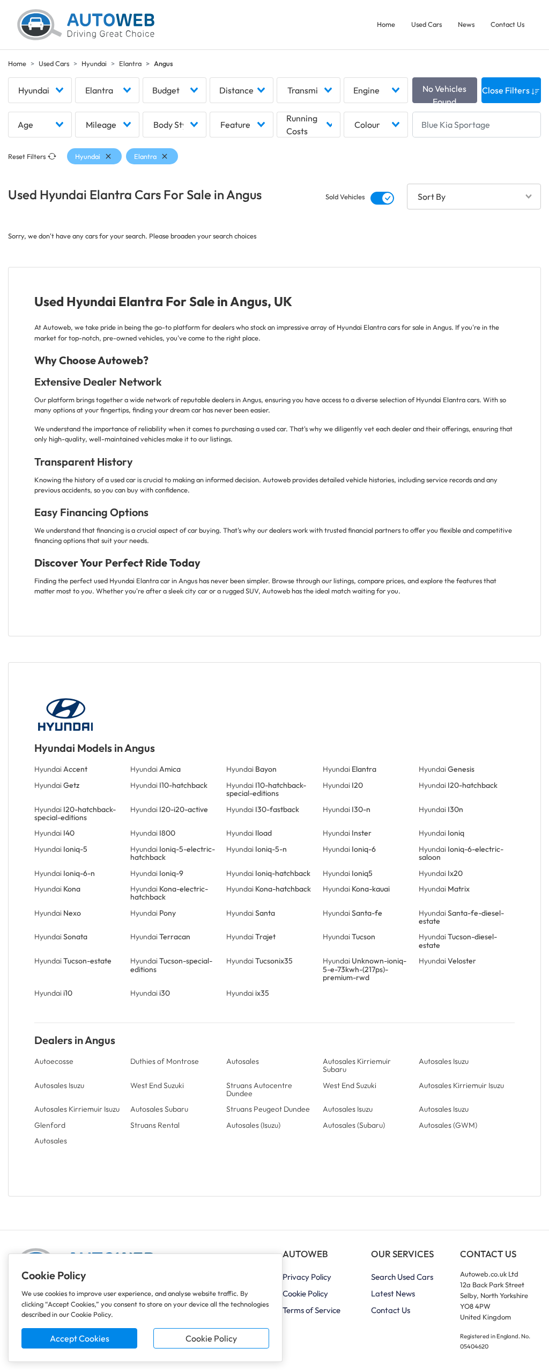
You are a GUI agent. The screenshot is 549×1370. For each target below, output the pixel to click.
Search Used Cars (402, 1277)
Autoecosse (53, 1061)
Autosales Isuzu (444, 1061)
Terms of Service (311, 1310)
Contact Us (507, 24)
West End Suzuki (157, 1085)
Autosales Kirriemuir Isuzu (461, 1085)
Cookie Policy (211, 1338)
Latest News (393, 1293)
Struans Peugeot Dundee (268, 1109)
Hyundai (94, 63)
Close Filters (506, 90)
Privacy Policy (307, 1277)
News (466, 24)
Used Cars (426, 24)
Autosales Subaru (159, 1109)
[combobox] (40, 90)
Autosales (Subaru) (354, 1125)
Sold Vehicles (345, 196)
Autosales (242, 1061)
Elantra (130, 63)
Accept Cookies (79, 1338)
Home (386, 24)
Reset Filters (27, 156)
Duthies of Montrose (164, 1061)
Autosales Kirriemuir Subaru (357, 1065)
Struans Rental (155, 1125)
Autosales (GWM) (448, 1125)
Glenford (49, 1125)
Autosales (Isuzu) (253, 1125)
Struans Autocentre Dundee (259, 1089)
